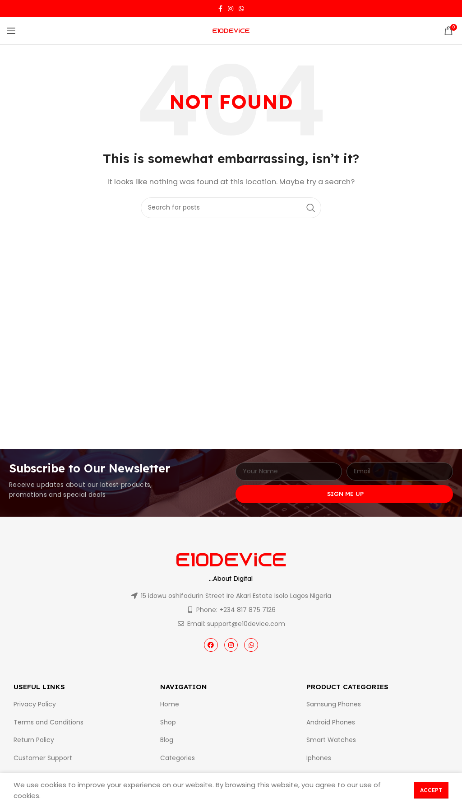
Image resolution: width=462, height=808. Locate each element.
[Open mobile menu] (11, 31)
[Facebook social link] (220, 8)
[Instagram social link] (230, 8)
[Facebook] (211, 645)
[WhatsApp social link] (241, 8)
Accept (431, 790)
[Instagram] (231, 645)
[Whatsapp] (251, 645)
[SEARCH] (310, 207)
